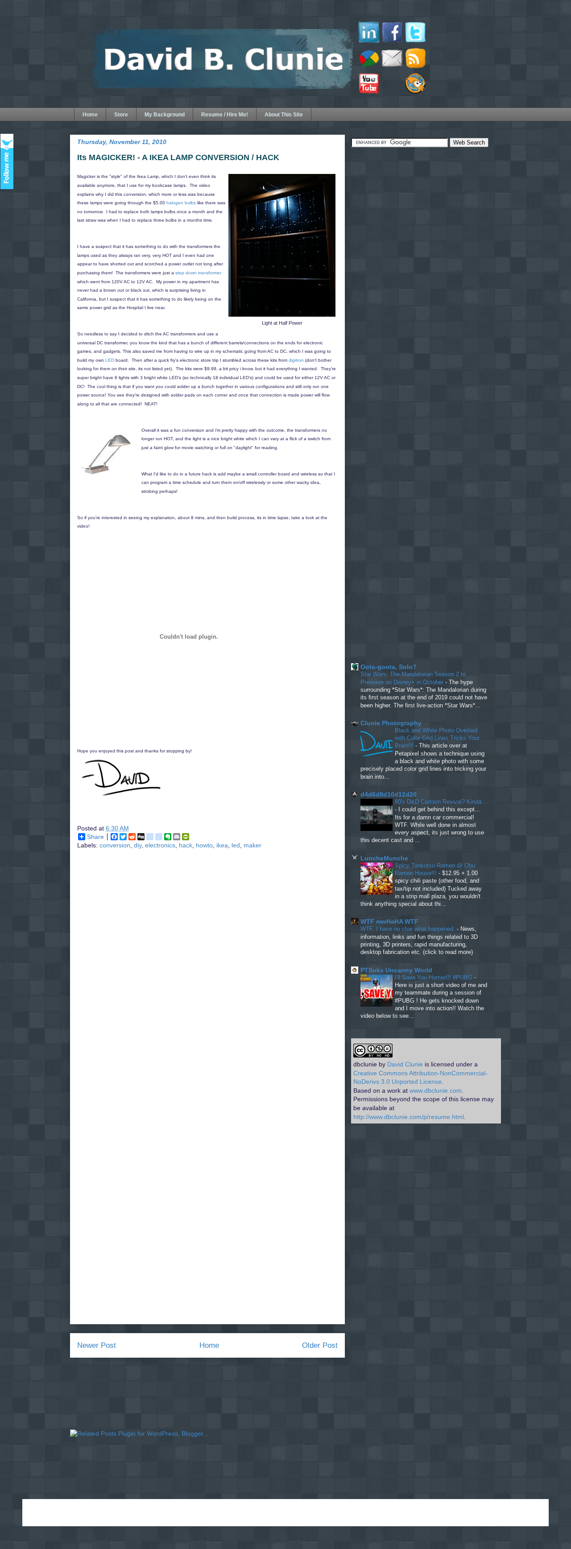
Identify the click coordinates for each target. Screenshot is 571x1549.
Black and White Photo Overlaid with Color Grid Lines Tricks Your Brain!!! (437, 738)
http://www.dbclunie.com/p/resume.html (408, 1116)
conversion (114, 845)
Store (121, 115)
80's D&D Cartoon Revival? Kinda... (441, 801)
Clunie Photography (391, 723)
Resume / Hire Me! (224, 115)
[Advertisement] (418, 219)
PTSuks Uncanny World (396, 970)
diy (137, 845)
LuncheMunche (384, 858)
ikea (222, 845)
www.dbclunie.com (436, 1090)
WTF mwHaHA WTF (389, 921)
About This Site (284, 115)
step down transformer (198, 272)
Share (95, 836)
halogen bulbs (181, 202)
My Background (165, 115)
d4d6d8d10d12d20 (388, 794)
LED (109, 360)
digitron (296, 360)
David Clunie (405, 1064)
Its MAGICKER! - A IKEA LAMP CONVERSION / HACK (178, 157)
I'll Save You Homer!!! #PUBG (434, 977)
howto (204, 845)
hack (185, 845)
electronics (160, 845)
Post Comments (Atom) (227, 1375)
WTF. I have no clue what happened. (408, 928)
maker (252, 845)
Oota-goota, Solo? (388, 666)
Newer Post (96, 1345)
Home (90, 115)
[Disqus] (207, 974)
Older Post (320, 1345)
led (236, 845)
